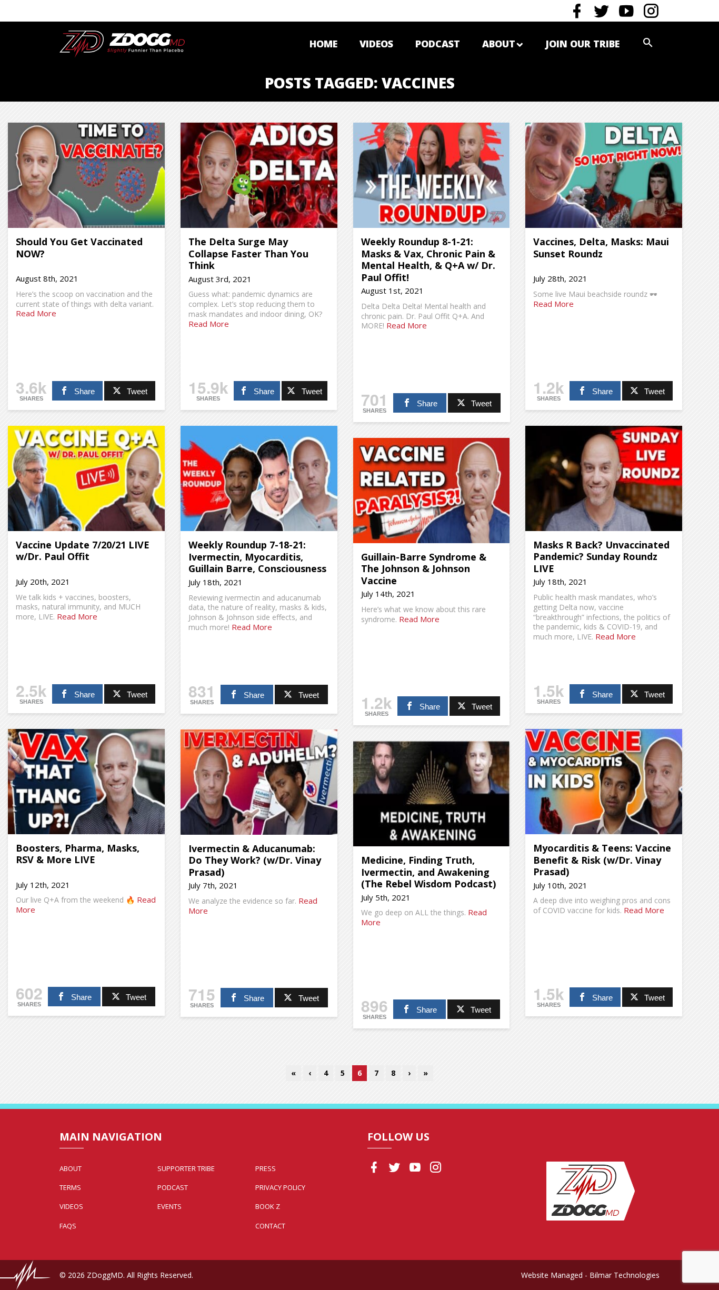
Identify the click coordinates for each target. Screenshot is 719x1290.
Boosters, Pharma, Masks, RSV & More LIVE (77, 854)
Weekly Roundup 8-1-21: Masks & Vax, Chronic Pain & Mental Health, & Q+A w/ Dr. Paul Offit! (428, 259)
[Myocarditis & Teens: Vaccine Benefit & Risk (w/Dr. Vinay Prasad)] (603, 781)
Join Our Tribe (582, 43)
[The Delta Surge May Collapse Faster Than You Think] (259, 175)
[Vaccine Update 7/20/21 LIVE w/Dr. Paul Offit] (86, 478)
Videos (376, 43)
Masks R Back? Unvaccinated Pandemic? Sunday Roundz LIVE (601, 556)
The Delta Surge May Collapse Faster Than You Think (248, 253)
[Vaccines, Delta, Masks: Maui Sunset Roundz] (603, 175)
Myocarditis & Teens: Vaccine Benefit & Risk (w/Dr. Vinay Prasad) (602, 860)
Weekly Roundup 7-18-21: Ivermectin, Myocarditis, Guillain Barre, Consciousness (257, 556)
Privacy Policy (280, 1187)
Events (169, 1206)
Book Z (267, 1206)
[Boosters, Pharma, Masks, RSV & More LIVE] (86, 781)
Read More (36, 313)
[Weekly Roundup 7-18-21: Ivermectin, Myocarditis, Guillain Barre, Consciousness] (259, 478)
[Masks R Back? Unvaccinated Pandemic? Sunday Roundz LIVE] (603, 478)
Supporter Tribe (186, 1168)
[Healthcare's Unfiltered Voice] (122, 43)
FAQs (67, 1226)
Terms (70, 1187)
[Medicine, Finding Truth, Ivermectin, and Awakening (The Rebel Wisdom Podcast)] (431, 793)
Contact (270, 1226)
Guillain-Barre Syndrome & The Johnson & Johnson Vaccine (423, 569)
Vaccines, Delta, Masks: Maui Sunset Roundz (601, 247)
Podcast (437, 43)
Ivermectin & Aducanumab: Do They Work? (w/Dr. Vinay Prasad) (254, 860)
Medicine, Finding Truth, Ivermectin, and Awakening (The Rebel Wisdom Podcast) (428, 872)
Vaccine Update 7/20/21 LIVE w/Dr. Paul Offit (82, 550)
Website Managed (552, 1275)
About (498, 43)
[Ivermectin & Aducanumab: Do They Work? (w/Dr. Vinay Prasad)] (259, 782)
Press (265, 1168)
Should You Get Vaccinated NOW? (79, 247)
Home (323, 43)
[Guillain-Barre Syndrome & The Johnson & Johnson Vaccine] (431, 490)
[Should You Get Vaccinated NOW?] (86, 175)
